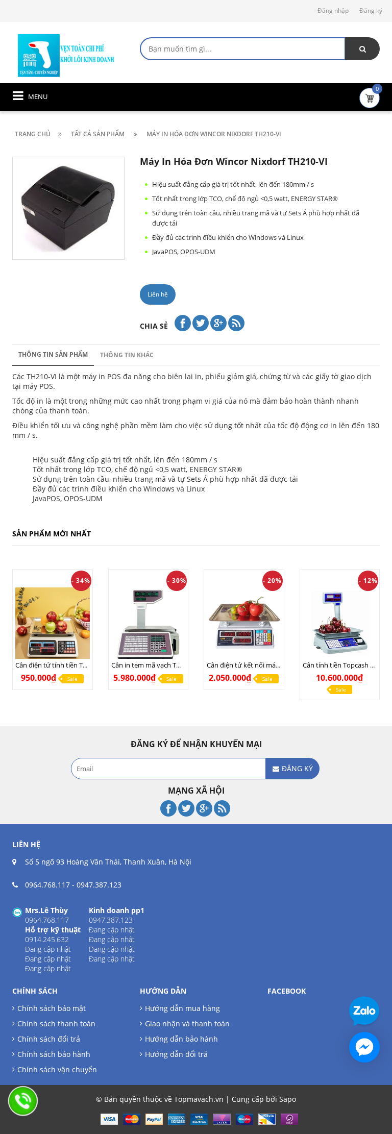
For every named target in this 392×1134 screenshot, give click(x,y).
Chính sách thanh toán (56, 1023)
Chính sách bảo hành (53, 1054)
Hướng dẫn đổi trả (176, 1054)
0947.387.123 (99, 885)
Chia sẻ (154, 326)
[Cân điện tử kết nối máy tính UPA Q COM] (244, 624)
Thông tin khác (127, 355)
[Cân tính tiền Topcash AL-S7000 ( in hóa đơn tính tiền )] (340, 624)
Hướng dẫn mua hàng (182, 1008)
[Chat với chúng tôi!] (364, 1047)
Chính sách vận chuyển (57, 1069)
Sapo (287, 1099)
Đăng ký (370, 10)
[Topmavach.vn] (66, 54)
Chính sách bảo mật (51, 1008)
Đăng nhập (333, 10)
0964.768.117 (47, 885)
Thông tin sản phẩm (53, 354)
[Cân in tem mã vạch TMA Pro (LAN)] (148, 624)
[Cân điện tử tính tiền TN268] (52, 624)
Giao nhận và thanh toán (187, 1023)
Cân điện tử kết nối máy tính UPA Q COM (269, 665)
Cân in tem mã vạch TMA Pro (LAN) (164, 665)
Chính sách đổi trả (48, 1039)
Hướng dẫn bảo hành (181, 1039)
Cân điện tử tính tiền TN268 (57, 665)
